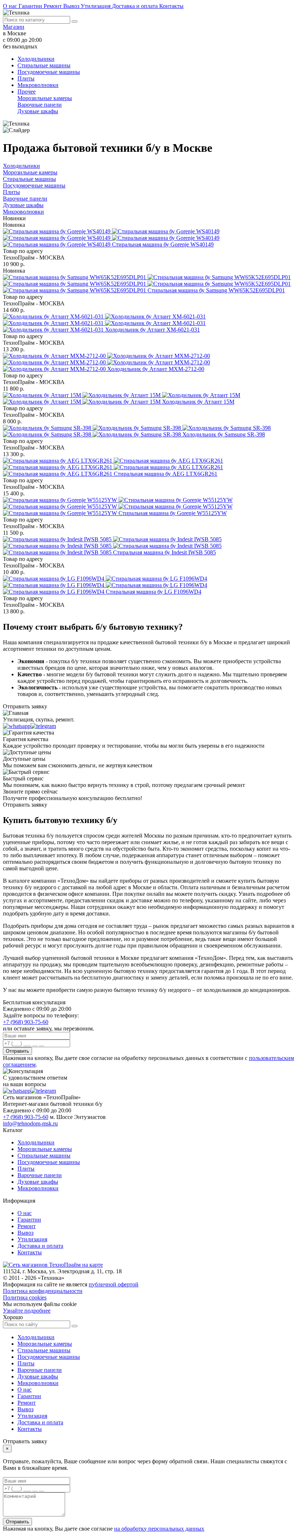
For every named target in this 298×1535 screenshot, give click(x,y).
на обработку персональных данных (159, 1529)
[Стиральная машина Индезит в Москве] (112, 545)
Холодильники (36, 59)
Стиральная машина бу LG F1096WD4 (153, 592)
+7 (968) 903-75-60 (25, 1022)
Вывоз (72, 6)
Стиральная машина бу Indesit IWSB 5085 (164, 552)
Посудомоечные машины (48, 72)
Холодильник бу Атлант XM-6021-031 (152, 330)
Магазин (13, 27)
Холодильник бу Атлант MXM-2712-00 (155, 369)
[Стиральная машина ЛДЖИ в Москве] (105, 585)
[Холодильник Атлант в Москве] (104, 323)
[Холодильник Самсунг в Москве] (137, 431)
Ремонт (53, 6)
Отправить (17, 1051)
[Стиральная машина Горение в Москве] (111, 238)
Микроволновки (38, 85)
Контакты (171, 6)
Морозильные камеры (44, 98)
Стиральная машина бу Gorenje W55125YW (172, 513)
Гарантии (31, 6)
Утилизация (96, 6)
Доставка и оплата (135, 6)
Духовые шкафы (37, 111)
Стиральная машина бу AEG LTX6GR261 (165, 474)
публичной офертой (113, 1284)
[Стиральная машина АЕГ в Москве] (113, 467)
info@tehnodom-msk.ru (30, 1123)
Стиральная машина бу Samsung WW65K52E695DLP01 (216, 290)
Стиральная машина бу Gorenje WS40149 (163, 244)
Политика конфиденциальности (42, 1291)
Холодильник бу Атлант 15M (198, 402)
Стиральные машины (44, 65)
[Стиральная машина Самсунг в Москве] (147, 283)
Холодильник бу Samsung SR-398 (223, 434)
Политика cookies (25, 1297)
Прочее (26, 91)
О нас (11, 6)
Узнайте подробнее (27, 1310)
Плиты (26, 78)
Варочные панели (39, 105)
